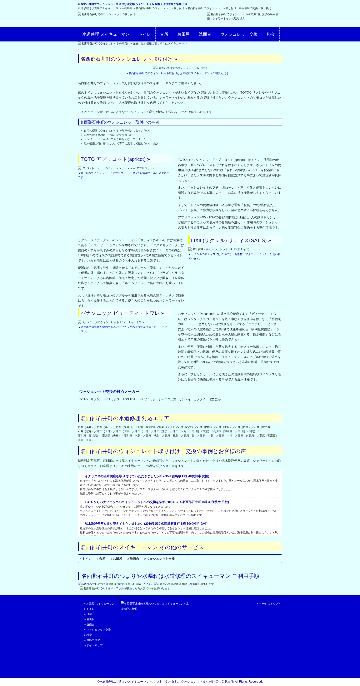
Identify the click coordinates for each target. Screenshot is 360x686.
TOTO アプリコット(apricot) (113, 159)
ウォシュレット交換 (239, 34)
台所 (164, 34)
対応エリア (93, 640)
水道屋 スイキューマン (100, 603)
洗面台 (205, 34)
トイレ (145, 34)
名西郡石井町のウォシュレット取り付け (127, 59)
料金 (271, 34)
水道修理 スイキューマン (106, 34)
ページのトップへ (270, 603)
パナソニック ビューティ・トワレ (120, 313)
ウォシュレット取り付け (117, 83)
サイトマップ (94, 645)
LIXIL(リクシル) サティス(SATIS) (229, 240)
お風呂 (183, 34)
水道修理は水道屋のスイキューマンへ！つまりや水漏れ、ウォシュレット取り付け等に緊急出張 (167, 681)
